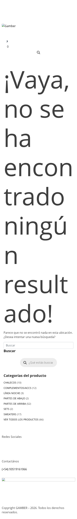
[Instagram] (6, 449)
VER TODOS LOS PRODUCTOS (21, 419)
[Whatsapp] (15, 449)
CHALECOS (10, 382)
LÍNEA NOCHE (12, 393)
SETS (6, 409)
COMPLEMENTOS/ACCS (17, 388)
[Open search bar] (38, 52)
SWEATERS (10, 414)
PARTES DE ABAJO (14, 398)
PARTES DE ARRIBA (15, 403)
